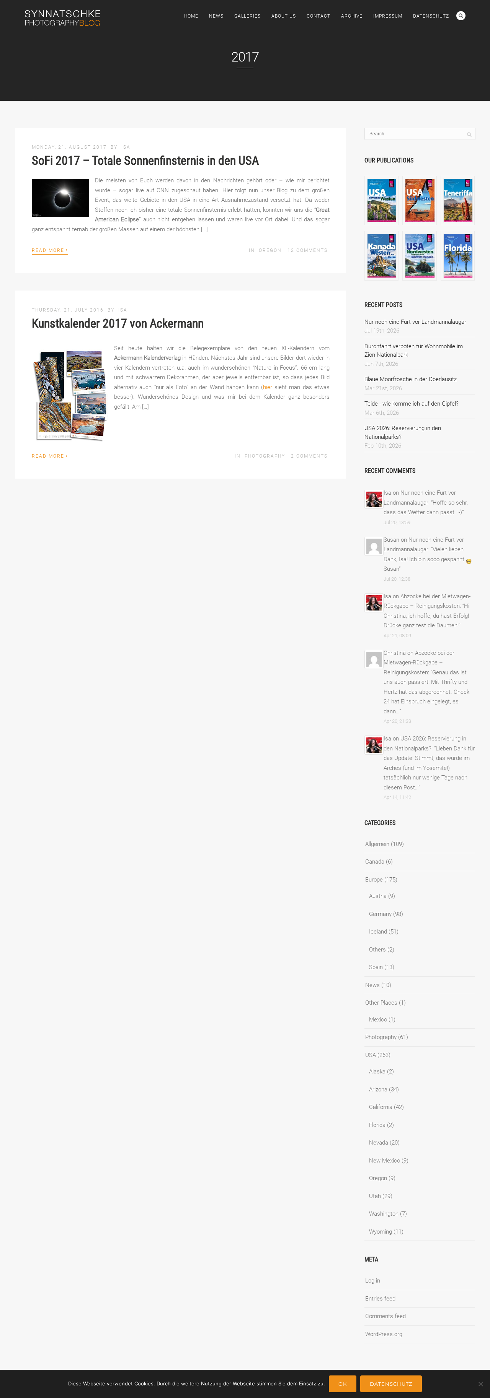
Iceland (378, 931)
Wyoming (380, 1231)
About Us (283, 16)
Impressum (387, 16)
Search (461, 15)
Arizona (378, 1089)
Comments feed (385, 1316)
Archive (352, 16)
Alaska (377, 1071)
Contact (318, 16)
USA (370, 1055)
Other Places (381, 1002)
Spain (376, 967)
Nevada (378, 1142)
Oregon (270, 250)
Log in (372, 1280)
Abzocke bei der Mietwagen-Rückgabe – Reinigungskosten (419, 662)
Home (191, 16)
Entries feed (380, 1298)
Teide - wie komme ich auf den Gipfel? (411, 403)
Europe (374, 879)
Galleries (247, 16)
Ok (342, 1384)
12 (307, 250)
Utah (375, 1196)
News (216, 16)
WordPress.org (383, 1334)
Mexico (378, 1019)
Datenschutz (431, 16)
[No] (480, 1384)
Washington (384, 1213)
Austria (378, 896)
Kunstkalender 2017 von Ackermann (118, 323)
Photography (265, 456)
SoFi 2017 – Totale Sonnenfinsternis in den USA (145, 160)
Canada (374, 861)
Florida (377, 1125)
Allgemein (377, 844)
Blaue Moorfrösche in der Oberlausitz (410, 379)
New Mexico (384, 1160)
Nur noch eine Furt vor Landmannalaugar (415, 321)
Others (377, 949)
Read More (50, 249)
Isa (126, 147)
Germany (380, 914)
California (380, 1107)
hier (267, 387)
